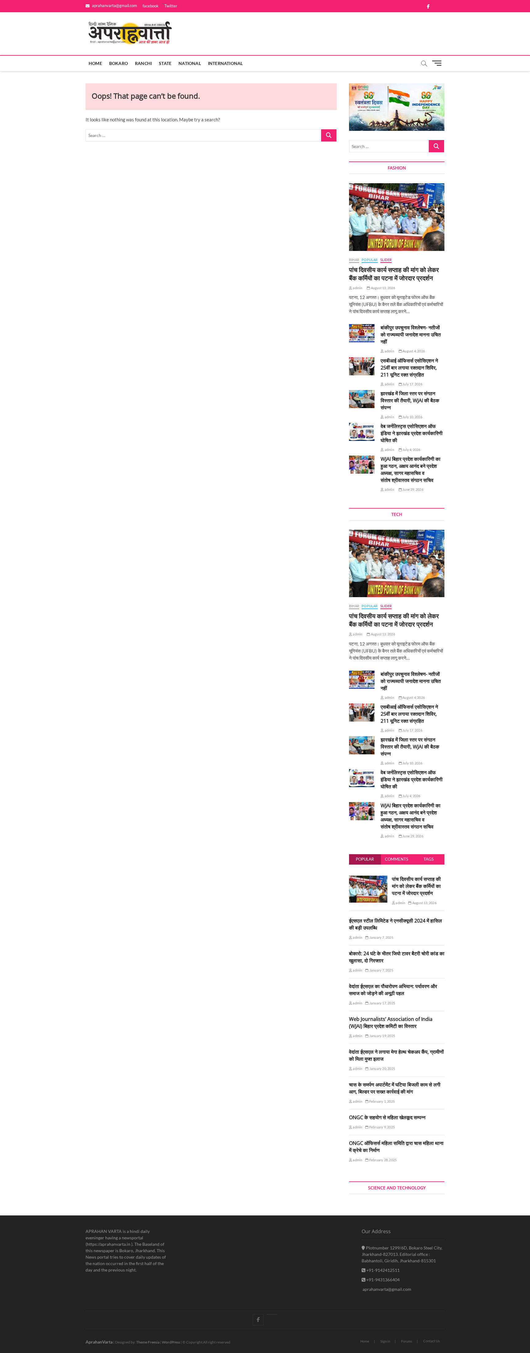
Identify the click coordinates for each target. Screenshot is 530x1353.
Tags (429, 859)
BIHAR (354, 260)
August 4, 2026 (413, 351)
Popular (365, 859)
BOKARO (118, 63)
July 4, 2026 (411, 450)
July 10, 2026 (412, 417)
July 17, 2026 (412, 384)
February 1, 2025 (382, 1101)
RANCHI (143, 63)
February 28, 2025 (383, 1160)
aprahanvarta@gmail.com (114, 5)
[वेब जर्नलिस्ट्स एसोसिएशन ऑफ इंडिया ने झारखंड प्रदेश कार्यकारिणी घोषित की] (361, 432)
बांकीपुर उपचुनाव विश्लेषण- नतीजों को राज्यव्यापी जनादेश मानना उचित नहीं (411, 334)
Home (95, 63)
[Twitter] (272, 1314)
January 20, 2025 (382, 1069)
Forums (406, 1341)
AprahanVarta (99, 1341)
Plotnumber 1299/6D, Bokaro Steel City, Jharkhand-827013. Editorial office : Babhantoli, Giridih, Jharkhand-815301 (402, 1254)
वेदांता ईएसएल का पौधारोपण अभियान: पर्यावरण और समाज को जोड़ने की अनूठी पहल (393, 990)
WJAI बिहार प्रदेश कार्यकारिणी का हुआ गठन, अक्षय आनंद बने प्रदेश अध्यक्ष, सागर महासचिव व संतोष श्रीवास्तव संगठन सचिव (410, 469)
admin (357, 288)
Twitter (170, 5)
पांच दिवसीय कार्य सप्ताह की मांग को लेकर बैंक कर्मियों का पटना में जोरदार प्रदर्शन (394, 274)
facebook (151, 5)
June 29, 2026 (412, 489)
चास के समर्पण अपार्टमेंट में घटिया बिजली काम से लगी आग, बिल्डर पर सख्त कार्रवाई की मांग (394, 1088)
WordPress (171, 1342)
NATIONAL (190, 63)
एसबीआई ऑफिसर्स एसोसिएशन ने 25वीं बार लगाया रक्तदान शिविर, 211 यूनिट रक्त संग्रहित (409, 367)
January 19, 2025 (382, 1036)
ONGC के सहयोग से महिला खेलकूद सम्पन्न (387, 1117)
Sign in (385, 1341)
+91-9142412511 (382, 1270)
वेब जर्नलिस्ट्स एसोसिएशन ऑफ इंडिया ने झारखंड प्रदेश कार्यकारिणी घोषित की (412, 433)
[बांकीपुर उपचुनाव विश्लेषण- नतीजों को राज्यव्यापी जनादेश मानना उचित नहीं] (361, 333)
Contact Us (431, 1341)
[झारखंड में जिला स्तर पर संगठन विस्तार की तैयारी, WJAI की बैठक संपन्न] (361, 399)
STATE (165, 63)
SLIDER (386, 260)
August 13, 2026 (382, 288)
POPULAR (370, 260)
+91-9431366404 (382, 1279)
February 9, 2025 (382, 1127)
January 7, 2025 (381, 937)
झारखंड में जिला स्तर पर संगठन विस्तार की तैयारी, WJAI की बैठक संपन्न (410, 400)
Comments (396, 859)
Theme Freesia (147, 1342)
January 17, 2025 (382, 1003)
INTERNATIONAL (225, 63)
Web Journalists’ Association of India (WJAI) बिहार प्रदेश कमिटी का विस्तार (390, 1022)
